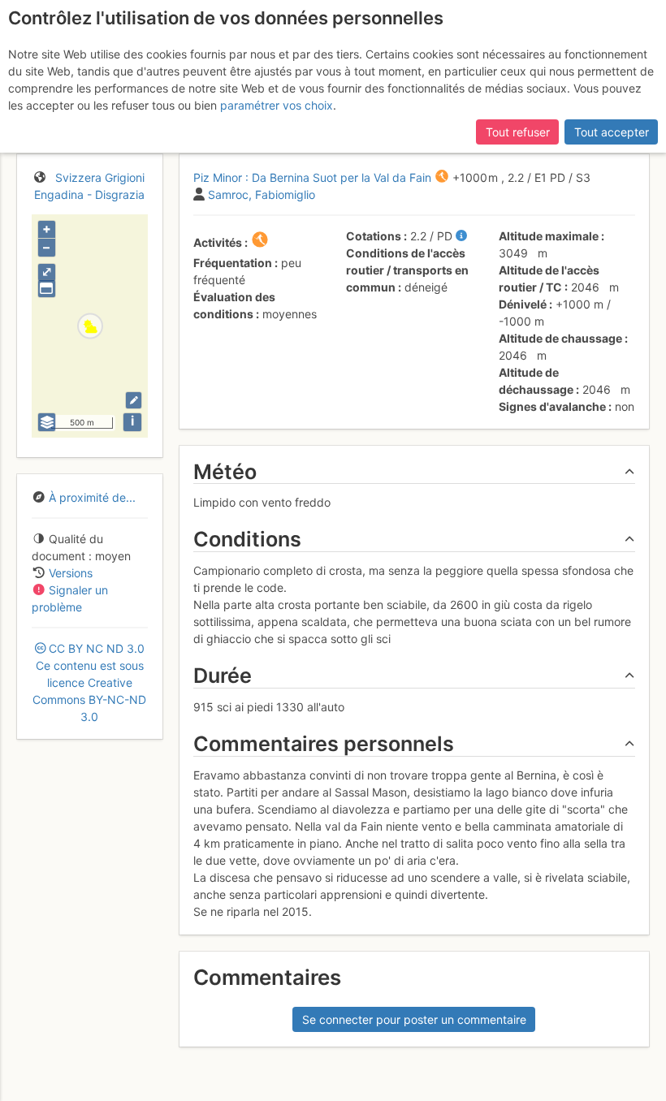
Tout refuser (518, 132)
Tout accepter (611, 132)
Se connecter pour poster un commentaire (414, 1019)
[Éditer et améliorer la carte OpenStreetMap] (133, 400)
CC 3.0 (89, 682)
